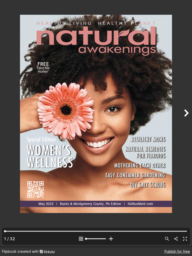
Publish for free (177, 251)
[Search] (167, 239)
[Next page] (186, 123)
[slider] (96, 238)
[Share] (176, 239)
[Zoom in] (111, 239)
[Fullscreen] (185, 239)
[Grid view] (81, 239)
